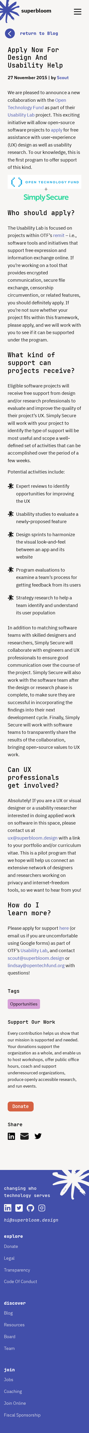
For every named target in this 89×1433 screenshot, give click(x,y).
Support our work (31, 1022)
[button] (44, 28)
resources (14, 1325)
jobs (8, 1379)
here (64, 928)
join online (15, 1403)
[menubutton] (74, 7)
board (9, 1336)
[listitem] (7, 1208)
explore (13, 1236)
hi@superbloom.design (31, 1220)
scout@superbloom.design (36, 958)
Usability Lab (21, 115)
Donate (20, 1106)
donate (11, 1246)
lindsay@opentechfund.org (36, 965)
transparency (17, 1270)
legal (9, 1258)
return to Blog (39, 33)
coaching (13, 1391)
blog (8, 1313)
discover (15, 1303)
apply (56, 130)
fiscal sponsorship (22, 1415)
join (9, 1370)
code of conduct (20, 1281)
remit (59, 235)
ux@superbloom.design (33, 838)
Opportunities (24, 1004)
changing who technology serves (27, 1191)
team (9, 1348)
